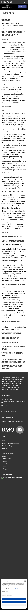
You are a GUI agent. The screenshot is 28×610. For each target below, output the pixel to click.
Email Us (6, 406)
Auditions (4, 448)
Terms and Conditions (9, 411)
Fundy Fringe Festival (8, 453)
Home (3, 441)
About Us (4, 464)
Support (4, 461)
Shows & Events (6, 459)
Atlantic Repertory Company (10, 443)
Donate (4, 466)
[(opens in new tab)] (14, 534)
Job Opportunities (7, 469)
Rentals (4, 456)
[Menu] (25, 2)
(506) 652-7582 (8, 399)
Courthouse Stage (7, 446)
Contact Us (5, 451)
